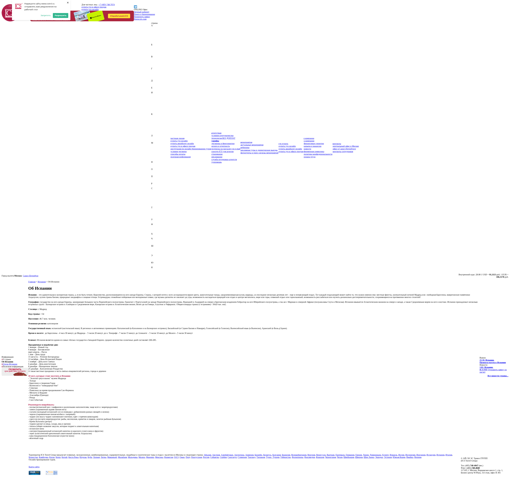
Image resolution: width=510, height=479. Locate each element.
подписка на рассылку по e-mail (225, 149)
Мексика (155, 157)
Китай (154, 126)
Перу (153, 179)
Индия (154, 97)
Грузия (154, 78)
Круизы (83, 457)
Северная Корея (158, 193)
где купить (283, 144)
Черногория (156, 241)
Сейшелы (155, 198)
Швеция (155, 250)
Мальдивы (156, 150)
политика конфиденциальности (318, 154)
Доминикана (157, 85)
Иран (153, 104)
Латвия (154, 138)
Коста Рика (156, 128)
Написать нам (140, 19)
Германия (155, 73)
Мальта (154, 152)
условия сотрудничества (222, 135)
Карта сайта (34, 467)
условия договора (179, 151)
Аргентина (156, 40)
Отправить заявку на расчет (493, 369)
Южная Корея (157, 265)
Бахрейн (155, 47)
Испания (155, 109)
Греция (154, 76)
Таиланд (155, 210)
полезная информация (181, 157)
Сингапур (155, 203)
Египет (154, 90)
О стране (7, 359)
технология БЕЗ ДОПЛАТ (223, 138)
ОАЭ (153, 171)
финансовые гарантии (314, 143)
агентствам (216, 133)
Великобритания (158, 59)
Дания (154, 83)
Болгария (155, 52)
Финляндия (156, 229)
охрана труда (309, 157)
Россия (154, 186)
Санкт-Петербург (31, 276)
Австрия (155, 30)
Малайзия (155, 147)
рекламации (216, 157)
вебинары (245, 147)
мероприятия (246, 142)
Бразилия (155, 54)
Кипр (153, 124)
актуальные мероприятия (252, 145)
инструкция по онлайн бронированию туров (191, 149)
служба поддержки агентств (224, 159)
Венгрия (155, 61)
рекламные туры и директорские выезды (259, 150)
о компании (309, 138)
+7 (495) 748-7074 (107, 4)
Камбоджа (155, 119)
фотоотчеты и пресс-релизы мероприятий (259, 153)
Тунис (154, 215)
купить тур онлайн (90, 9)
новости (307, 149)
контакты (337, 144)
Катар (153, 121)
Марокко (155, 155)
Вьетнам (155, 66)
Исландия (155, 107)
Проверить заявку (142, 17)
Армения (155, 42)
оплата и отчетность (220, 146)
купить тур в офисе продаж (94, 7)
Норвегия (155, 167)
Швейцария (156, 248)
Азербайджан (157, 33)
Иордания (155, 102)
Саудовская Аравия (160, 191)
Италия (154, 112)
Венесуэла (156, 64)
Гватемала (155, 71)
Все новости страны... (498, 376)
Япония (154, 272)
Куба (153, 131)
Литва (154, 140)
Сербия (154, 200)
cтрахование (217, 154)
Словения (155, 205)
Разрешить (60, 15)
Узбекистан (156, 222)
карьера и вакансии (312, 146)
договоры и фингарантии (223, 143)
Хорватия (155, 236)
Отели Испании (10, 364)
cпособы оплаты (178, 154)
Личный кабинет (141, 12)
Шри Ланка (369, 457)
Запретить (46, 15)
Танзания (155, 212)
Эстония (155, 260)
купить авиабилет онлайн (182, 143)
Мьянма (154, 159)
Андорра (155, 37)
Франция (155, 231)
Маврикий (156, 145)
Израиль (155, 95)
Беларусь (155, 49)
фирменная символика (314, 151)
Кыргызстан (156, 133)
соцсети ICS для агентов (222, 151)
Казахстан (155, 116)
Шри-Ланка (156, 253)
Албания (155, 35)
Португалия (156, 181)
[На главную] (10, 21)
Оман (153, 174)
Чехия (154, 243)
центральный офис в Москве (346, 146)
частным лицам (177, 138)
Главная (31, 282)
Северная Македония (160, 195)
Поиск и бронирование (144, 14)
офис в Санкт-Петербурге (344, 149)
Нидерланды (157, 164)
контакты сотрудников (343, 151)
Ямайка (154, 270)
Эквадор (155, 258)
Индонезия (156, 100)
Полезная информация (13, 366)
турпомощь (216, 162)
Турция (154, 217)
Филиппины (157, 227)
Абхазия (154, 28)
